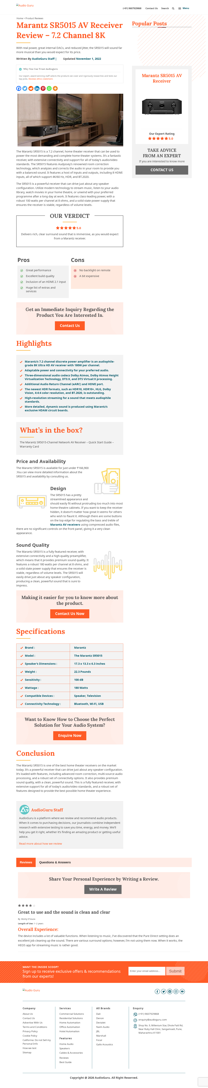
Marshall (101, 1035)
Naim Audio (102, 1027)
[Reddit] (30, 88)
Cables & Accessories (71, 1052)
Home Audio (66, 1044)
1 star (20, 905)
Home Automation (69, 1022)
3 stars (27, 905)
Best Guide (65, 1062)
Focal (99, 1040)
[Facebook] (18, 88)
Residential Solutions (71, 1018)
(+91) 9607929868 (132, 8)
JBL (98, 1031)
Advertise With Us (32, 1022)
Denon (100, 1018)
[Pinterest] (43, 88)
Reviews (26, 862)
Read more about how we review (40, 843)
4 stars (31, 905)
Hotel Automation (69, 1031)
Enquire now (69, 735)
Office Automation (69, 1027)
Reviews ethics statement (41, 79)
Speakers (64, 1048)
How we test (29, 1048)
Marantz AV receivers (65, 524)
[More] (55, 88)
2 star (23, 905)
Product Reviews (34, 18)
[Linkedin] (37, 88)
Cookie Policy (30, 1035)
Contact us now (69, 613)
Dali (98, 1013)
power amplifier (79, 361)
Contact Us (151, 8)
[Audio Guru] (25, 5)
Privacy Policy (30, 1031)
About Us (28, 1013)
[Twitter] (24, 88)
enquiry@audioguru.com (153, 1019)
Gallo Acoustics (104, 1044)
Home (20, 18)
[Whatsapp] (49, 88)
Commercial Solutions (71, 1013)
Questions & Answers (55, 862)
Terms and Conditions (35, 1027)
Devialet (100, 1022)
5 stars (34, 905)
